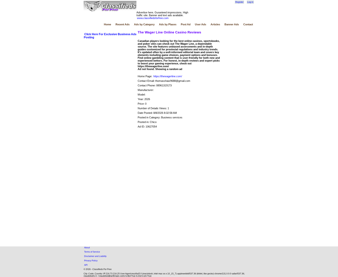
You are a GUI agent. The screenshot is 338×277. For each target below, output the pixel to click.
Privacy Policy (91, 260)
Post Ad (185, 24)
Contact (248, 24)
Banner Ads (231, 24)
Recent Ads (122, 24)
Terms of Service (92, 252)
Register (239, 2)
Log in (250, 2)
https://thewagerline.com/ (167, 76)
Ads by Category (144, 24)
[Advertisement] (110, 66)
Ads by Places (167, 24)
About (87, 247)
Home (107, 24)
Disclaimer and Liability (95, 256)
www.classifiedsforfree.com (153, 18)
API (85, 265)
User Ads (200, 24)
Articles (215, 24)
